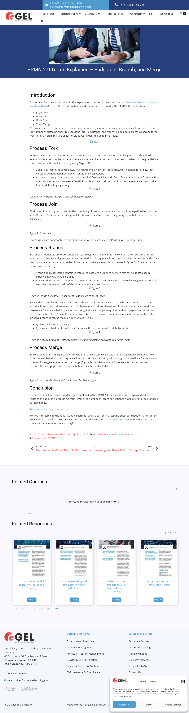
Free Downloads (138, 653)
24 (40, 608)
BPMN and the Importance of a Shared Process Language (116, 586)
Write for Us (116, 419)
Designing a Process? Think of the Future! (158, 583)
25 (47, 608)
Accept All (124, 704)
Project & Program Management (85, 653)
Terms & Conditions (95, 705)
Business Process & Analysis (83, 666)
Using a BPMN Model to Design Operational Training (31, 585)
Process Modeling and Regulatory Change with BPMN (74, 585)
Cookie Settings (173, 704)
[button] (183, 681)
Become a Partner (139, 641)
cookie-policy (125, 696)
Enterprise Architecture (80, 641)
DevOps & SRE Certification (82, 660)
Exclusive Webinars (140, 660)
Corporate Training (140, 647)
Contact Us (135, 672)
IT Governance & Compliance (83, 672)
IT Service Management (80, 647)
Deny (148, 704)
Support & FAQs (138, 666)
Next (28, 513)
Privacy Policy (74, 705)
